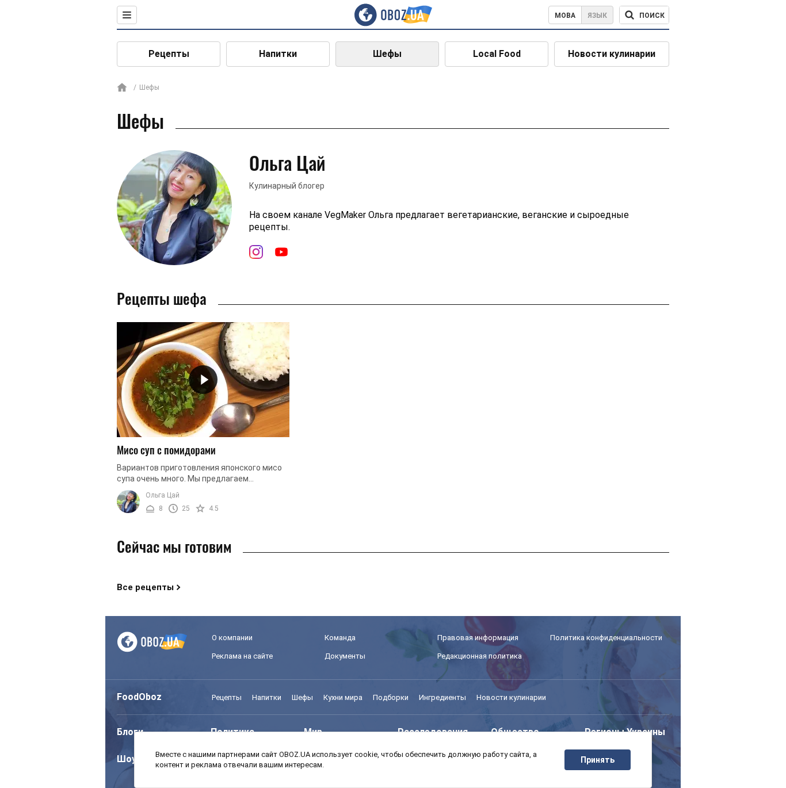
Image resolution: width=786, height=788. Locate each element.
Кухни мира (343, 697)
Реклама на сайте (242, 656)
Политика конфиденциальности (606, 637)
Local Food (497, 53)
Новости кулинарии (611, 53)
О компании (232, 637)
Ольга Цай (163, 495)
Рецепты (168, 53)
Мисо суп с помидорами (166, 450)
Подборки (391, 697)
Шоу (126, 758)
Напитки (278, 53)
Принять (598, 759)
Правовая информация (477, 637)
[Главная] (122, 88)
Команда (340, 637)
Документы (345, 656)
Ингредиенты (442, 697)
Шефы (387, 53)
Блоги (130, 731)
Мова (565, 16)
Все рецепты (145, 587)
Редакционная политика (479, 656)
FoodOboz (139, 696)
